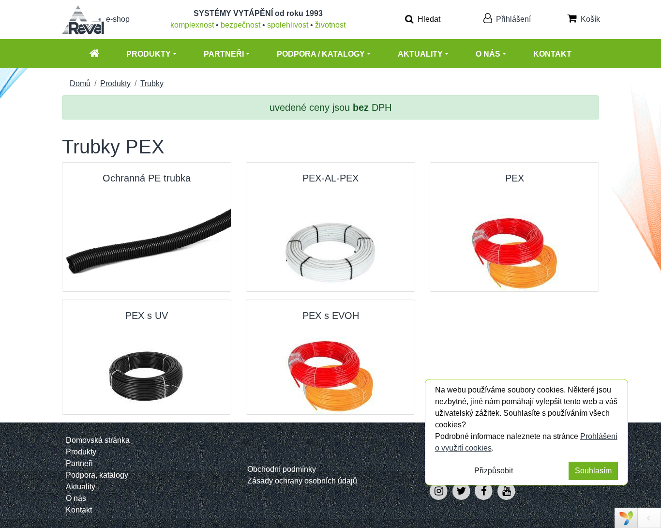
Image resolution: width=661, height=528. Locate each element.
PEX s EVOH (330, 315)
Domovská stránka (98, 440)
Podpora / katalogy (321, 54)
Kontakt (552, 54)
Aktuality (420, 54)
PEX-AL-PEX (330, 178)
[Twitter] (462, 491)
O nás (488, 54)
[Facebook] (485, 491)
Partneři (224, 54)
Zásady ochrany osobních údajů (302, 481)
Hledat (428, 19)
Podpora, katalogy (97, 475)
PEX (514, 178)
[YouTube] (506, 491)
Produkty (148, 54)
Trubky (152, 83)
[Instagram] (439, 491)
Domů (80, 83)
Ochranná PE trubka (147, 178)
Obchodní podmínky (281, 469)
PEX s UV (146, 315)
